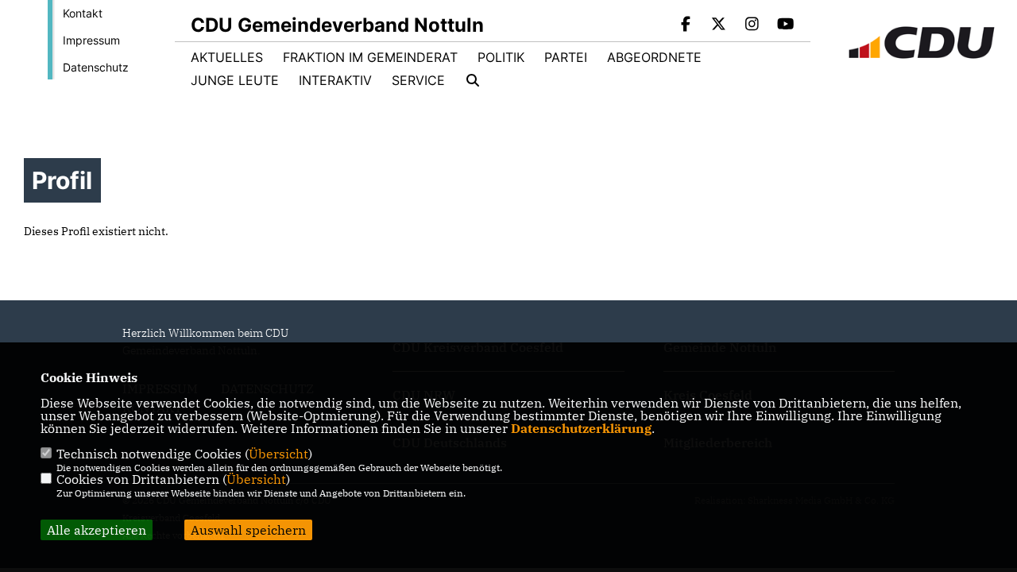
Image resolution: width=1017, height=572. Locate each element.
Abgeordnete (654, 57)
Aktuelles (227, 57)
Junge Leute (235, 80)
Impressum (91, 40)
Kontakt (82, 13)
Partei (565, 57)
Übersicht (278, 454)
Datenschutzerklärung (581, 428)
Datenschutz (96, 67)
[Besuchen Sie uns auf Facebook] (685, 25)
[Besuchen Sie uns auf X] (719, 25)
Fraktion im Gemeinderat (370, 57)
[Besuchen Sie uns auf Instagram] (752, 25)
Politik (501, 57)
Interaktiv (335, 80)
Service (418, 80)
